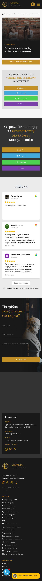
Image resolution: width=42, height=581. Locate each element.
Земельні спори (8, 530)
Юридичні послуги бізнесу (13, 554)
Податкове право (9, 545)
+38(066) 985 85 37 (12, 434)
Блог (4, 572)
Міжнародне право (10, 551)
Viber (22, 104)
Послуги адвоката (9, 500)
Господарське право (10, 536)
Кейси (4, 566)
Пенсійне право (8, 515)
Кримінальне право (10, 512)
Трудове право (8, 533)
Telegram (22, 93)
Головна (7, 14)
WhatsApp (22, 98)
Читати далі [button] (9, 245)
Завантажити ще (21, 283)
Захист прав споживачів (12, 539)
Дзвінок (22, 88)
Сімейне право (8, 503)
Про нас (5, 563)
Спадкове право (8, 509)
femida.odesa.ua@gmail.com (16, 440)
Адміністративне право (11, 527)
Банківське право (9, 518)
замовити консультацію (21, 62)
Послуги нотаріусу (10, 548)
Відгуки (5, 570)
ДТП (4, 521)
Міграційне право (9, 524)
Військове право (9, 506)
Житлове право (8, 542)
